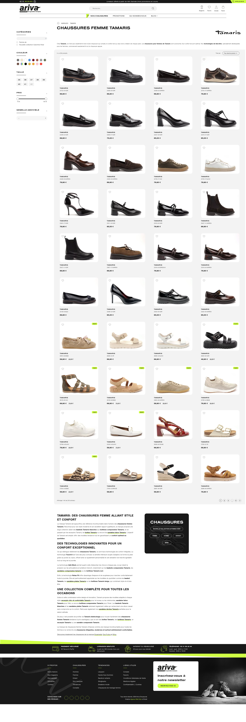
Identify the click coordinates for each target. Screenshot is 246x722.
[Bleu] (29, 60)
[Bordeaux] (33, 60)
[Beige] (21, 60)
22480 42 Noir (111, 312)
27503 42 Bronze (112, 488)
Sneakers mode (103, 684)
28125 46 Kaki (64, 400)
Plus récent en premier (231, 53)
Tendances (77, 684)
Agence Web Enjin (136, 699)
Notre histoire (52, 672)
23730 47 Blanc (205, 179)
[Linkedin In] (77, 698)
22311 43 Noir (111, 223)
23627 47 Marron (112, 267)
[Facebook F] (66, 698)
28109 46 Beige (111, 400)
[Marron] (18, 63)
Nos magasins (53, 675)
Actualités (51, 681)
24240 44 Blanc (111, 444)
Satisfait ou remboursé (143, 646)
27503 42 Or (204, 444)
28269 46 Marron (206, 488)
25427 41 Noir (64, 267)
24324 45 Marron (206, 312)
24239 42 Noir (64, 135)
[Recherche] (153, 8)
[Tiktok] (87, 698)
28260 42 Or (110, 356)
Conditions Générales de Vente (134, 678)
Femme (155, 536)
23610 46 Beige (64, 356)
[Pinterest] (82, 698)
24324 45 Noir (158, 312)
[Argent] (18, 60)
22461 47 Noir (64, 223)
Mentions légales (129, 681)
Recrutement (52, 678)
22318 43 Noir (158, 223)
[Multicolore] (21, 63)
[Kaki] (44, 60)
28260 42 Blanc (158, 356)
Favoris (209, 11)
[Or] (29, 63)
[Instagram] (72, 698)
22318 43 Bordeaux (160, 267)
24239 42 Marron (159, 90)
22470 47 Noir (205, 135)
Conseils (76, 688)
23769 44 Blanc (64, 444)
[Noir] (25, 63)
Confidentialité (128, 684)
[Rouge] (41, 63)
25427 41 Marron (206, 223)
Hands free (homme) (105, 675)
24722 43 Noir (64, 90)
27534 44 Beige (64, 488)
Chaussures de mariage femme (109, 688)
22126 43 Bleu (64, 312)
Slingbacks (102, 681)
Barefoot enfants (104, 678)
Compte (126, 672)
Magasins (201, 11)
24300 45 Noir (111, 90)
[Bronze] (37, 60)
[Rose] (37, 63)
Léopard (101, 672)
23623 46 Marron (159, 400)
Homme (166, 536)
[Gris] (41, 60)
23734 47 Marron (206, 90)
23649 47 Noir (111, 135)
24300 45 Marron (112, 179)
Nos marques (77, 681)
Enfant (178, 536)
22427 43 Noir (158, 135)
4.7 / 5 (22, 1)
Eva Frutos (107, 634)
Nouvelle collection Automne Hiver (166, 529)
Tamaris (64, 88)
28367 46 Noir (158, 488)
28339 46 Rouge (158, 444)
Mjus (114, 634)
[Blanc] (25, 60)
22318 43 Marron (206, 267)
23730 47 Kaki (158, 179)
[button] (238, 1)
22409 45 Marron (65, 179)
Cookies (138, 684)
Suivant (240, 500)
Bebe (167, 543)
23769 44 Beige (205, 400)
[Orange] (33, 63)
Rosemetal (98, 634)
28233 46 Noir (205, 356)
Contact (50, 684)
